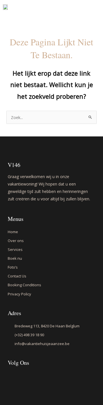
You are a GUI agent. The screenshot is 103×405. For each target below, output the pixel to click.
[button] (87, 12)
